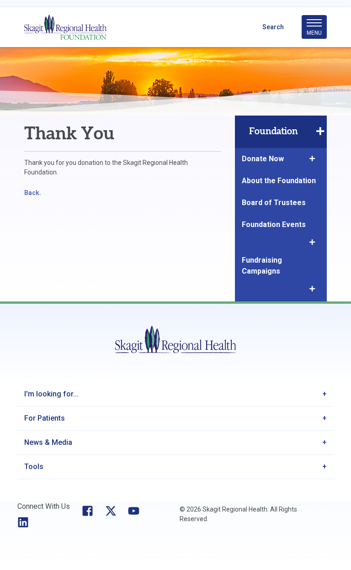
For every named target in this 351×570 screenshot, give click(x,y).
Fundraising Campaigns (262, 265)
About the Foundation (279, 180)
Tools (33, 466)
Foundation (273, 131)
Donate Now (263, 158)
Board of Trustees (274, 202)
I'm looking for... (51, 394)
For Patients (44, 418)
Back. (32, 192)
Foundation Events (274, 224)
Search (273, 27)
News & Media (48, 442)
